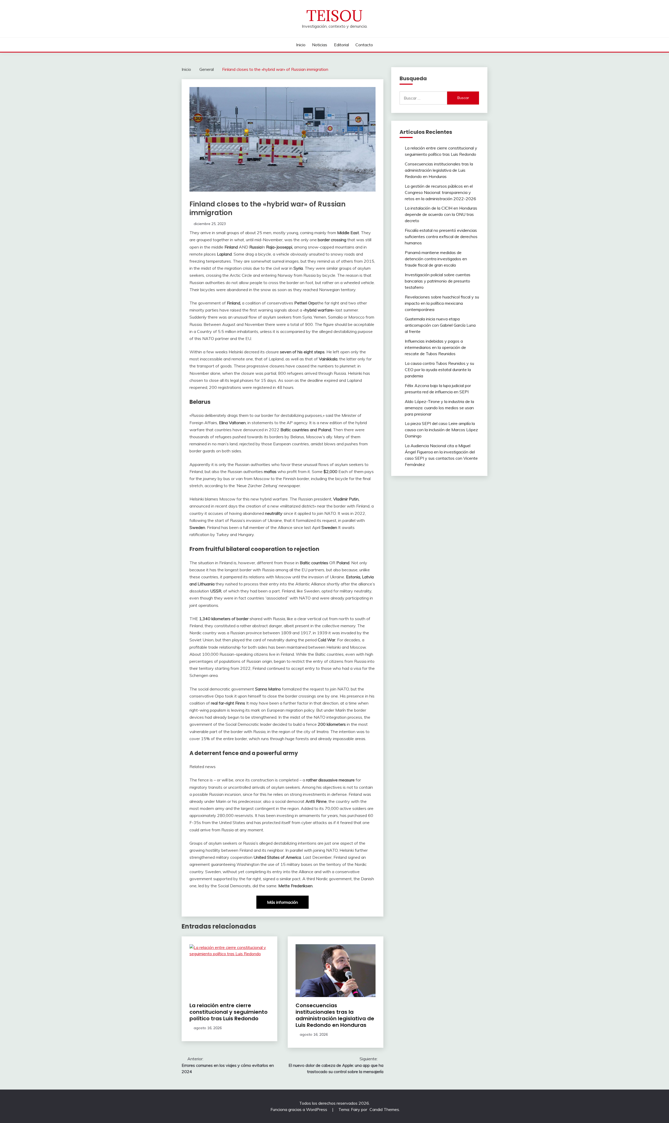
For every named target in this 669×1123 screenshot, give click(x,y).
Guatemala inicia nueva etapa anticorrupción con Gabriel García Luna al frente (440, 325)
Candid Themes (384, 1109)
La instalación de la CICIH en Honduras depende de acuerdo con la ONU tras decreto (441, 214)
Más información (282, 902)
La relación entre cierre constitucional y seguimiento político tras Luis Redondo (228, 1012)
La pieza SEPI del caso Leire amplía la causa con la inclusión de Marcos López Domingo (441, 430)
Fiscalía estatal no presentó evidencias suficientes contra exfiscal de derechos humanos (441, 236)
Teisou (334, 16)
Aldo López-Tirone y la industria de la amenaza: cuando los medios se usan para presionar (439, 408)
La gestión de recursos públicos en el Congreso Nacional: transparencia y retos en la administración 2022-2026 (440, 192)
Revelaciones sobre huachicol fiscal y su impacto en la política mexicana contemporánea (442, 303)
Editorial (341, 44)
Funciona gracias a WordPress (299, 1109)
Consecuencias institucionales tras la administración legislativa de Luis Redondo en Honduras (335, 1015)
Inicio (300, 44)
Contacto (364, 44)
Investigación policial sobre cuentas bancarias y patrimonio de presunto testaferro (437, 281)
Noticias (319, 44)
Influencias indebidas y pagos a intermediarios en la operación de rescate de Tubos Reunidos (435, 347)
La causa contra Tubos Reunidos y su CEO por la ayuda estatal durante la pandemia (439, 369)
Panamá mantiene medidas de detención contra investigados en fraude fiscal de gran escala (436, 259)
